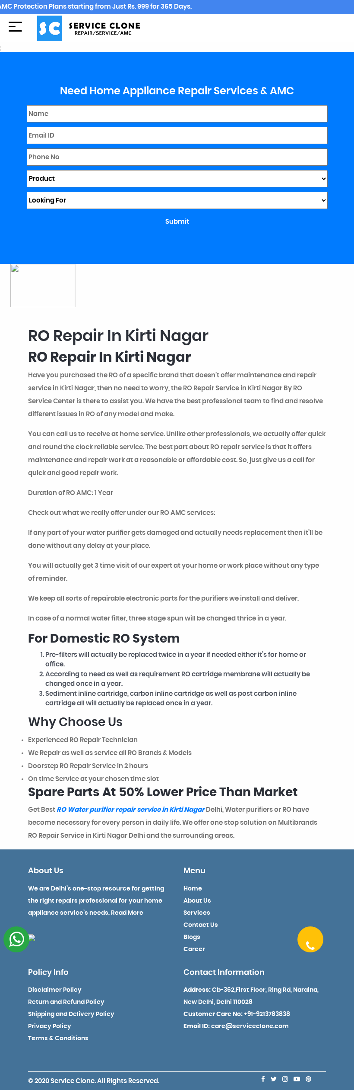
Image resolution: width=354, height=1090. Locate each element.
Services (196, 913)
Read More (127, 913)
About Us (197, 901)
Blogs (191, 937)
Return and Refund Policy (66, 1002)
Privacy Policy (49, 1026)
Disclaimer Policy (55, 990)
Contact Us (200, 925)
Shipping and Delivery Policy (71, 1014)
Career (194, 949)
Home (192, 889)
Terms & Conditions (58, 1038)
